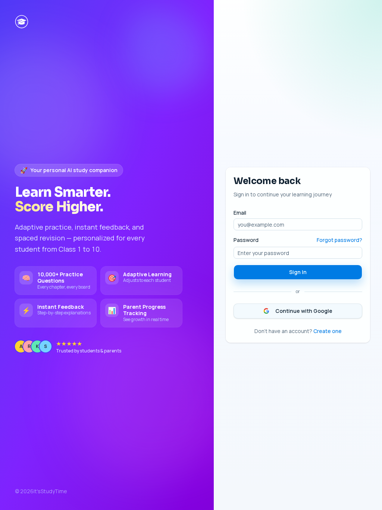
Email (240, 212)
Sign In (298, 272)
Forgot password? (339, 239)
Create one (327, 331)
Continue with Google (303, 310)
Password (246, 240)
